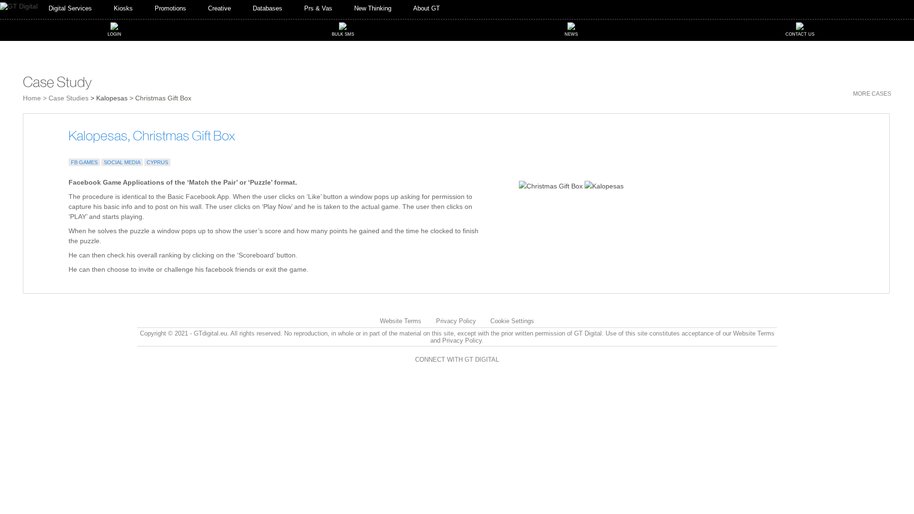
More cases (872, 94)
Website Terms (400, 321)
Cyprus (157, 162)
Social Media (122, 162)
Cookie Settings (512, 321)
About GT (426, 8)
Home (32, 98)
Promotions (170, 8)
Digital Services (70, 8)
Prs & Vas (318, 8)
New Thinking (372, 8)
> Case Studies (66, 98)
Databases (267, 8)
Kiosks (123, 8)
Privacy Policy (456, 321)
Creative (219, 8)
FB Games (84, 162)
